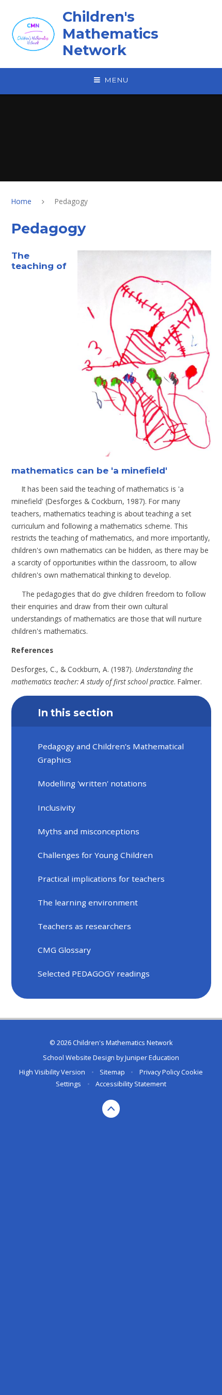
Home (21, 201)
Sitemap (112, 1072)
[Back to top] (111, 1109)
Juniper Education (152, 1057)
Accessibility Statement (131, 1083)
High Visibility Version (52, 1072)
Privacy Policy (159, 1072)
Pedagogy (71, 201)
